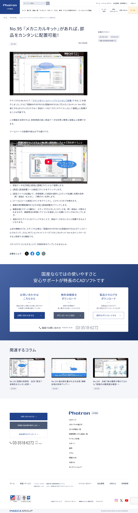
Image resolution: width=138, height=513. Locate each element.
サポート (50, 10)
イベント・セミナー (106, 3)
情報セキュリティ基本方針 (86, 501)
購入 (134, 10)
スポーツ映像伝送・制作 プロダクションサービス (59, 486)
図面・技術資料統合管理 (108, 41)
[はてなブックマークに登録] (38, 254)
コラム (56, 10)
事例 (60, 10)
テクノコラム (13, 17)
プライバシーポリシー (70, 501)
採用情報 (122, 3)
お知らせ (133, 3)
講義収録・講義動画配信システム (55, 483)
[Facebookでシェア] (32, 254)
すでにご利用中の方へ (70, 10)
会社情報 (116, 3)
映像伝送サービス (39, 486)
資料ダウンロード (114, 10)
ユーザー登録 (104, 10)
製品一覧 (35, 10)
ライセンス (43, 10)
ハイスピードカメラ (39, 483)
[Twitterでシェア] (27, 254)
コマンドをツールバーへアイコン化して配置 (52, 100)
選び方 (29, 10)
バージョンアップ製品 (85, 10)
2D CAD (103, 37)
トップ (24, 10)
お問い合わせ (123, 10)
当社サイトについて (56, 501)
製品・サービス (25, 483)
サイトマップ (99, 501)
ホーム (98, 3)
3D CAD (114, 37)
